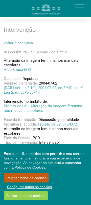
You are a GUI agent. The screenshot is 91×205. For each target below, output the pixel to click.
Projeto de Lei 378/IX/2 (57, 124)
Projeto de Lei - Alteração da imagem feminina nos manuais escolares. (43, 108)
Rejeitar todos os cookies (26, 178)
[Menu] (79, 8)
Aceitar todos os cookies (25, 196)
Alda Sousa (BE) (17, 69)
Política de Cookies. (30, 167)
